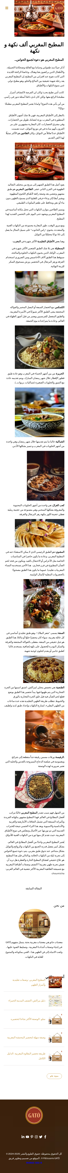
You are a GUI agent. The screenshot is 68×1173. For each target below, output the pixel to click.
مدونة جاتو (54, 1076)
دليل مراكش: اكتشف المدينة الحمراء (26, 1000)
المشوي (60, 552)
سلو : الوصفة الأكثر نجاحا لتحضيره (28, 1019)
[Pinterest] (32, 1136)
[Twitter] (40, 1136)
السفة (61, 633)
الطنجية (60, 687)
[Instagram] (36, 1136)
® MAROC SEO (34, 1162)
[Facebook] (45, 1136)
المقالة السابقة (34, 888)
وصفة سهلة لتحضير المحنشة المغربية (26, 1037)
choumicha (58, 873)
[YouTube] (27, 1136)
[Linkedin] (23, 1136)
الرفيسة (60, 757)
